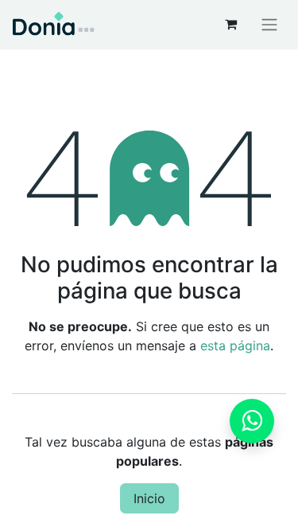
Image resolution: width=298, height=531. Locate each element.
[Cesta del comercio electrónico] (230, 24)
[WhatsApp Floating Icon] (252, 421)
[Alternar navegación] (269, 23)
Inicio (149, 498)
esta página (235, 345)
